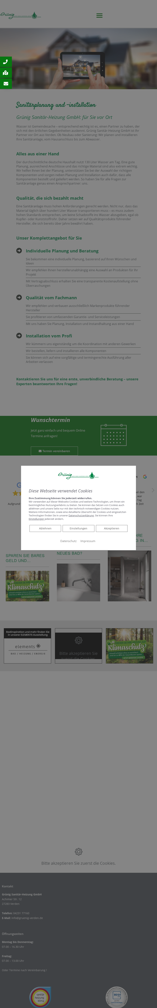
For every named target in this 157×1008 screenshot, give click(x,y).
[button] (6, 62)
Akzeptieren (111, 528)
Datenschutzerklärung (81, 515)
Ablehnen (45, 528)
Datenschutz (68, 541)
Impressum (87, 541)
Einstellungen (78, 528)
